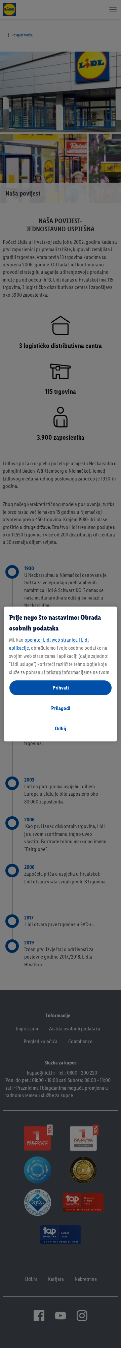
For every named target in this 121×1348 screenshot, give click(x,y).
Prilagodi (60, 708)
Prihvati (60, 687)
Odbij (60, 728)
